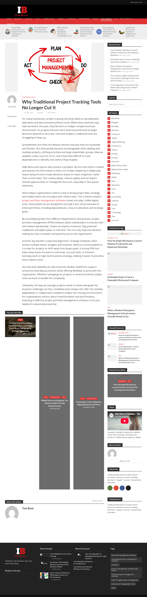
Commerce (71, 18)
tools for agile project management (125, 580)
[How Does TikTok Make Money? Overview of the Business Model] (44, 563)
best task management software (124, 555)
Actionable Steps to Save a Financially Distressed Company (41, 30)
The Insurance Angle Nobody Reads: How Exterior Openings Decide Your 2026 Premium (87, 32)
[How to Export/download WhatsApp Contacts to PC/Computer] (44, 575)
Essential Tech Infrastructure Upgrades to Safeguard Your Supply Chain (131, 32)
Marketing (49, 18)
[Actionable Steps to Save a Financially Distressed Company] (30, 29)
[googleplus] (116, 488)
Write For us (125, 18)
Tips (115, 18)
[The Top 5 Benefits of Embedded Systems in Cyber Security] (79, 555)
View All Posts (97, 501)
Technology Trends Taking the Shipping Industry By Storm (88, 403)
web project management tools (123, 584)
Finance (95, 18)
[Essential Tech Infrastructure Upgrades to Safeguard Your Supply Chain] (121, 31)
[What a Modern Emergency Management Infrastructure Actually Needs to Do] (53, 31)
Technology (55, 397)
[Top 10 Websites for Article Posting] (44, 556)
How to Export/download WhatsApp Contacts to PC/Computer (60, 575)
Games (61, 18)
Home (9, 18)
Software (106, 18)
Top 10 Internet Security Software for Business (83, 568)
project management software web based (125, 570)
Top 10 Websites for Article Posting (60, 555)
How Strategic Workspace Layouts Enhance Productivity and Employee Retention (18, 32)
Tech (37, 18)
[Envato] (110, 488)
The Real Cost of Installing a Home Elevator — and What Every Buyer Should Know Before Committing (20, 327)
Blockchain (84, 18)
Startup (28, 18)
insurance (115, 565)
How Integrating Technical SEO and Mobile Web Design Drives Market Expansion (109, 32)
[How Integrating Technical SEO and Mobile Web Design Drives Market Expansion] (98, 31)
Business (18, 18)
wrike (113, 588)
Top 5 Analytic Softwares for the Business (83, 562)
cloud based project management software (124, 560)
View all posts (125, 461)
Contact (10, 24)
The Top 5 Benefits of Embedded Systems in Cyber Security (96, 556)
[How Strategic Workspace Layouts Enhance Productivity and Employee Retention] (7, 31)
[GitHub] (128, 488)
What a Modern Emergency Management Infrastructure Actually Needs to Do (64, 32)
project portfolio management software (44, 200)
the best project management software (123, 575)
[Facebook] (122, 488)
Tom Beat (12, 107)
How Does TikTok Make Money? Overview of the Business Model (59, 564)
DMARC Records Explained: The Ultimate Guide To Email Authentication (54, 403)
